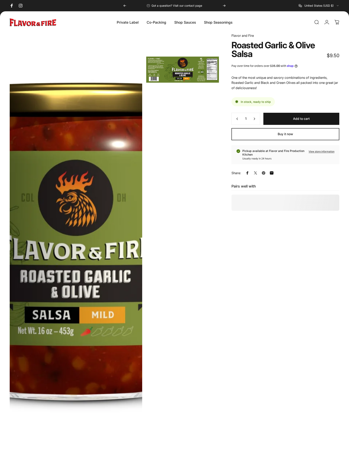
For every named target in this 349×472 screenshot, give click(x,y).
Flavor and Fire (242, 36)
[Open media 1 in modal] (76, 250)
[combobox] (319, 5)
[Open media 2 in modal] (182, 69)
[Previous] (124, 5)
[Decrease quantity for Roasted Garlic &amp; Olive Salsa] (236, 119)
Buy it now (285, 134)
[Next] (224, 5)
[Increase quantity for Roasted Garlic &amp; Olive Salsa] (255, 119)
